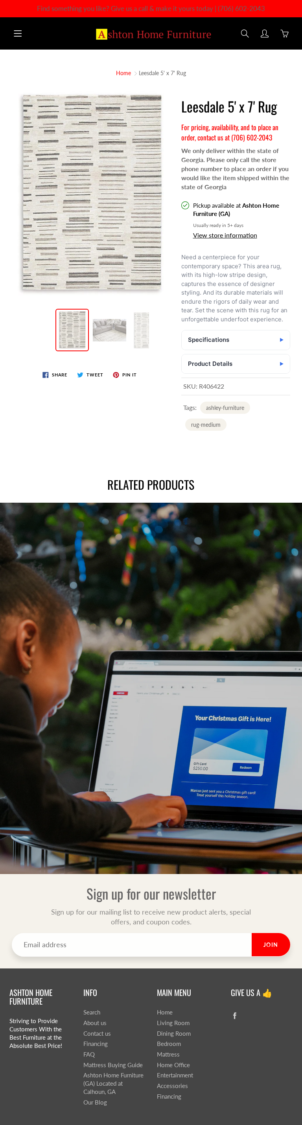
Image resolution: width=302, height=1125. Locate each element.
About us (95, 1023)
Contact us (97, 1033)
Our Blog (95, 1102)
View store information (225, 235)
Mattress (168, 1054)
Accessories (172, 1086)
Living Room (173, 1023)
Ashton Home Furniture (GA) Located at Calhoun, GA (113, 1083)
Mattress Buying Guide (113, 1065)
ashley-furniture (225, 407)
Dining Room (174, 1033)
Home (123, 73)
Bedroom (169, 1043)
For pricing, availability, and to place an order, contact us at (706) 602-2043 (229, 132)
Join (270, 944)
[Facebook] (235, 1015)
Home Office (173, 1065)
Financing (95, 1043)
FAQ (89, 1054)
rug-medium (206, 424)
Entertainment (175, 1075)
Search (91, 1012)
